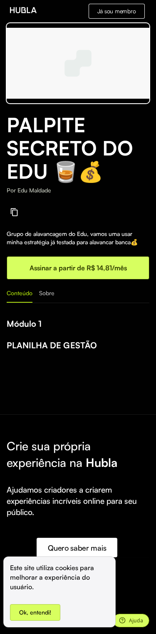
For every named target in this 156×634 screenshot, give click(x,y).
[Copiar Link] (14, 212)
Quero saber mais (77, 547)
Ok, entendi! (35, 612)
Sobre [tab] (46, 292)
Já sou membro (116, 11)
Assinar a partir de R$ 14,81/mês (78, 268)
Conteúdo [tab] (19, 292)
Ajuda (136, 620)
